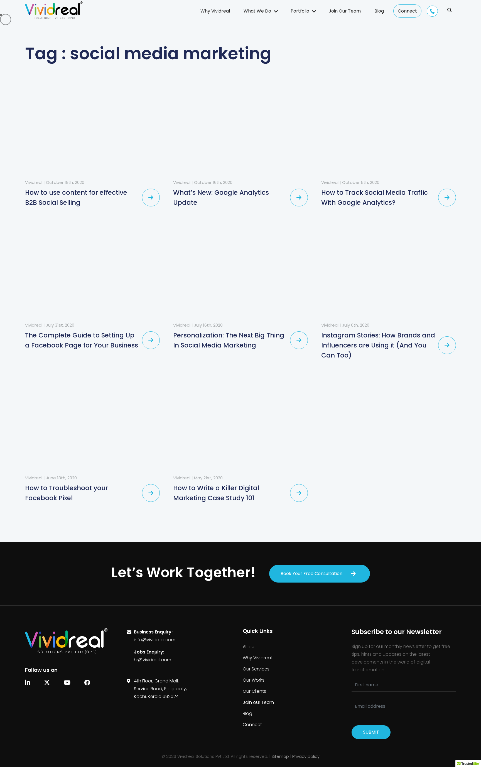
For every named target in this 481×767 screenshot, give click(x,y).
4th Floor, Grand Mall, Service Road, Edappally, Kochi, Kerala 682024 (160, 689)
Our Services (256, 669)
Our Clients (254, 691)
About (249, 646)
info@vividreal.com (154, 640)
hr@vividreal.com (152, 660)
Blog (379, 11)
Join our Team (258, 702)
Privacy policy (306, 756)
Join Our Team (345, 11)
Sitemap (280, 756)
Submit (371, 732)
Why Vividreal (215, 11)
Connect (407, 11)
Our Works (253, 680)
